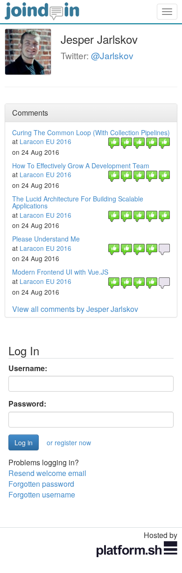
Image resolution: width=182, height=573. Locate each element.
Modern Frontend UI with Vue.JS (60, 271)
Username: (27, 368)
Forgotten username (41, 494)
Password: (27, 404)
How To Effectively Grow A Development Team (80, 165)
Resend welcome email (47, 473)
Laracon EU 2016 (45, 141)
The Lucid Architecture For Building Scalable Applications (77, 202)
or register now (69, 442)
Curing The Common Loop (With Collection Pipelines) (91, 132)
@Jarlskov (112, 55)
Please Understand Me (46, 238)
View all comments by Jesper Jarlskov (75, 309)
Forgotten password (41, 483)
